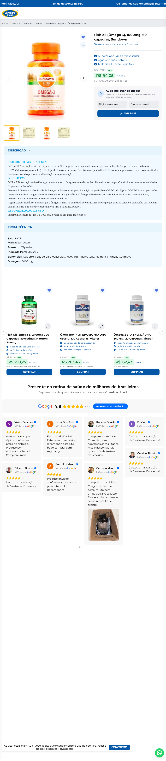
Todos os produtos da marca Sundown (116, 44)
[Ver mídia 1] (11, 133)
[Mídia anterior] (8, 78)
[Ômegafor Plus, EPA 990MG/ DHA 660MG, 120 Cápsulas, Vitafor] (83, 310)
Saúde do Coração (55, 23)
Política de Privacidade (58, 748)
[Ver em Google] (9, 424)
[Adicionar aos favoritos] (83, 37)
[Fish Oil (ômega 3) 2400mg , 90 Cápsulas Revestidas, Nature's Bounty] (29, 310)
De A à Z (16, 23)
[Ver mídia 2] (29, 133)
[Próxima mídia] (83, 78)
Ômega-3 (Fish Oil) (77, 23)
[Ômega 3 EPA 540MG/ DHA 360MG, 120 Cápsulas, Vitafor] (137, 310)
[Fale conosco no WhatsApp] (159, 752)
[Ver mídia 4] (64, 133)
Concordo (119, 747)
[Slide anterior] (4, 331)
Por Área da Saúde (33, 23)
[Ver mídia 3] (46, 133)
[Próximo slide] (162, 331)
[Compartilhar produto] (83, 45)
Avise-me (129, 113)
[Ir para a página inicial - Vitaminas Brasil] (10, 13)
